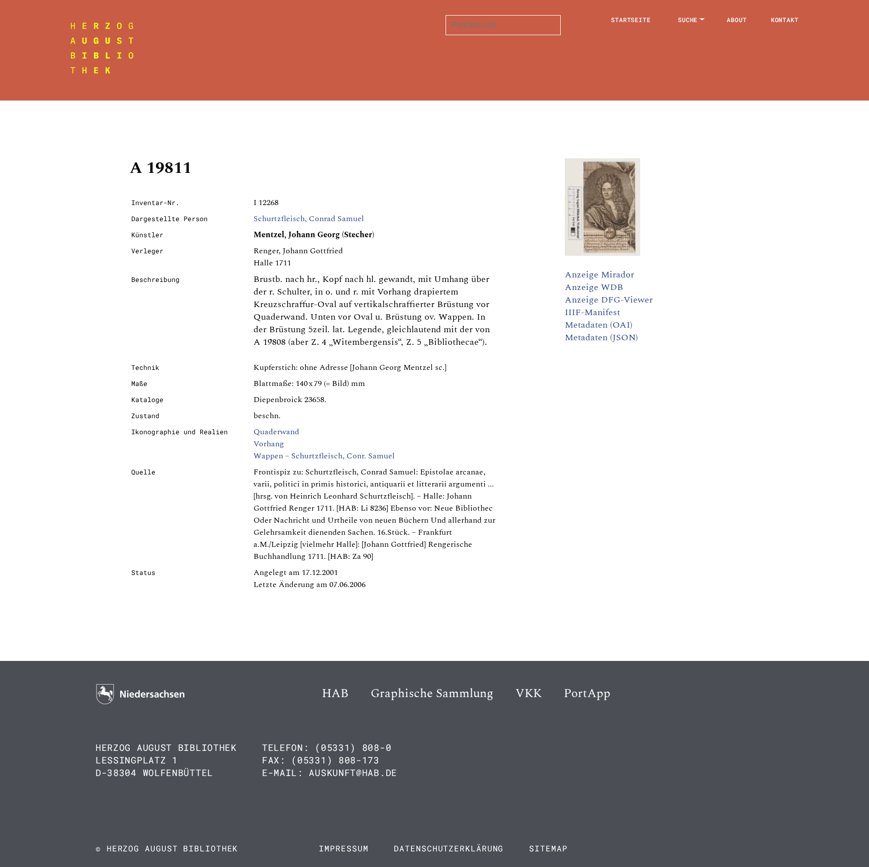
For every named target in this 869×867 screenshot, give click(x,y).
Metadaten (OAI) (599, 325)
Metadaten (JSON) (601, 337)
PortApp (587, 694)
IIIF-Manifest (592, 312)
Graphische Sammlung (432, 694)
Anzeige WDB (594, 287)
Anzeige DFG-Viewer (609, 300)
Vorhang (268, 444)
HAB (335, 694)
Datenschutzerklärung (448, 848)
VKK (528, 694)
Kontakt (785, 20)
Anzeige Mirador (599, 274)
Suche (688, 20)
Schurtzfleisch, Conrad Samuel (308, 219)
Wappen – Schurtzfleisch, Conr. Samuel (324, 456)
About (737, 20)
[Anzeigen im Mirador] (602, 253)
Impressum (343, 848)
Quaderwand (276, 432)
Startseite (631, 20)
